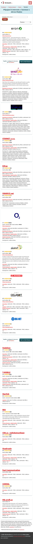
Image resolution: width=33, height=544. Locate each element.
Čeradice (19, 94)
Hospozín (4, 99)
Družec (16, 128)
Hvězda (12, 100)
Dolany (14, 152)
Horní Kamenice (12, 97)
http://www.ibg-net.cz (7, 327)
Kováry (15, 184)
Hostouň (16, 99)
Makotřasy (4, 155)
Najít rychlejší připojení (25, 61)
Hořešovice (19, 97)
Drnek (16, 96)
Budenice (15, 93)
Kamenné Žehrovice (22, 182)
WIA (4, 410)
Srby (16, 156)
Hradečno (20, 99)
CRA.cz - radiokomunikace (13, 433)
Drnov (20, 96)
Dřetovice (20, 128)
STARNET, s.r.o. (8, 138)
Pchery (16, 155)
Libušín (24, 154)
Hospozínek (10, 99)
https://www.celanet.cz (7, 301)
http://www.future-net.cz (8, 115)
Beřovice (15, 91)
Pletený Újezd (22, 155)
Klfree (5, 166)
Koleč (11, 154)
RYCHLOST (8, 3)
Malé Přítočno (11, 155)
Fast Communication (11, 470)
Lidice (28, 154)
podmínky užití (21, 536)
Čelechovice (14, 94)
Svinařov (19, 204)
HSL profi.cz (7, 500)
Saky (7, 204)
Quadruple (7, 448)
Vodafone (6, 348)
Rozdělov (4, 156)
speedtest (11, 527)
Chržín (16, 100)
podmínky (21, 529)
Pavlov (25, 185)
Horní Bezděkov (12, 129)
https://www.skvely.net (7, 80)
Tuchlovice (15, 158)
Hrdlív (24, 99)
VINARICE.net (8, 193)
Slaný (8, 156)
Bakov (10, 91)
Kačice (14, 182)
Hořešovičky (25, 97)
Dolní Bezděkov (13, 180)
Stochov (20, 156)
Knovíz (8, 184)
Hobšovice (5, 97)
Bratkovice (5, 93)
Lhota (24, 184)
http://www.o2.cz (6, 226)
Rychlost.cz (3, 7)
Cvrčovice (8, 94)
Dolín (27, 94)
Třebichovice (5, 205)
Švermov (4, 158)
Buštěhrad (25, 93)
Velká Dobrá (21, 158)
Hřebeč (28, 131)
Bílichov (20, 91)
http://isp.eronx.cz (6, 36)
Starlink (5, 394)
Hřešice (4, 100)
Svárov (24, 156)
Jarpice (20, 100)
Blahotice (27, 123)
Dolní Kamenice (6, 96)
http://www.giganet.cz (7, 254)
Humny (8, 100)
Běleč (14, 123)
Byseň (3, 94)
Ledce (20, 154)
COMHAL (6, 484)
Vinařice (9, 159)
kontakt (15, 536)
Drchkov (13, 96)
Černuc (24, 94)
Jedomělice (5, 182)
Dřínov (23, 96)
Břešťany (10, 93)
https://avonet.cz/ (6, 282)
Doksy (21, 126)
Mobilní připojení (6, 51)
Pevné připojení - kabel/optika (9, 46)
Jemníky (11, 182)
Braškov (10, 125)
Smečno (13, 156)
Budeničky (20, 93)
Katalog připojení (12, 7)
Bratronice (20, 125)
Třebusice (9, 158)
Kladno (19, 7)
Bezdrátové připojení (7, 88)
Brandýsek (24, 91)
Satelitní (4, 49)
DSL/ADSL (4, 44)
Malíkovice (21, 185)
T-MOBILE (6, 372)
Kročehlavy (16, 154)
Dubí (27, 96)
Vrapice (13, 159)
